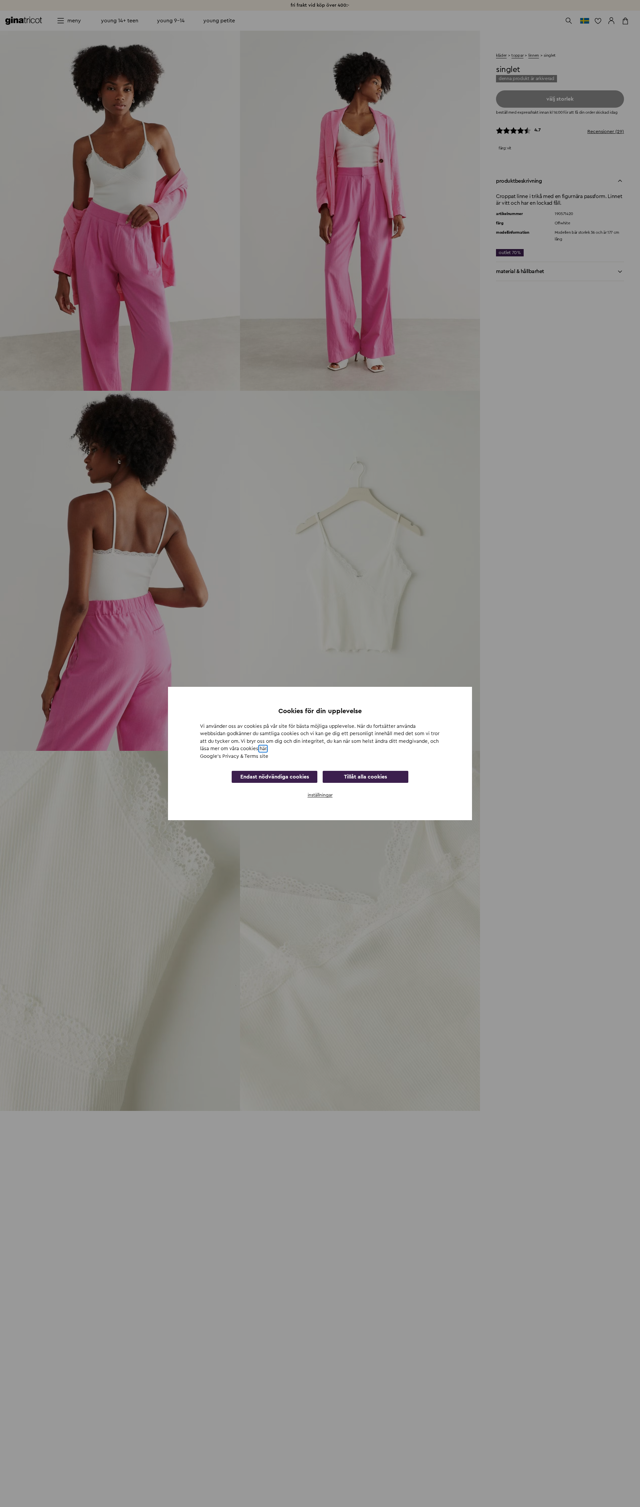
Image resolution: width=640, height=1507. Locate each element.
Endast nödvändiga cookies (274, 777)
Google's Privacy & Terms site (234, 756)
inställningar (320, 795)
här (263, 748)
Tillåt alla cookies (365, 777)
